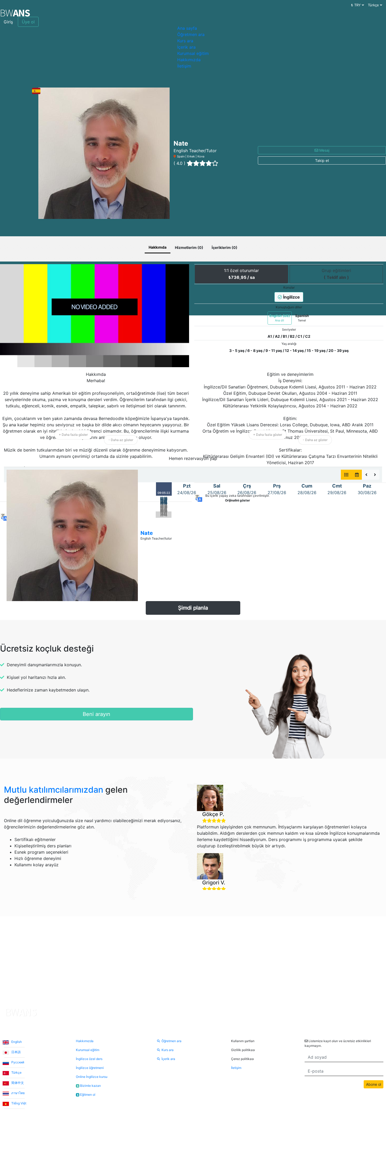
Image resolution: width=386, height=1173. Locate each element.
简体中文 (17, 1083)
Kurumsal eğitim (193, 53)
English (16, 1042)
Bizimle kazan (89, 1086)
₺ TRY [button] (356, 5)
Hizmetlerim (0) (189, 247)
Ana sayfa (187, 28)
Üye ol (28, 21)
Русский (17, 1062)
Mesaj (323, 150)
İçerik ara (186, 47)
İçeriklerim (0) (224, 247)
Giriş (8, 21)
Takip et (322, 160)
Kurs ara (185, 40)
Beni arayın (96, 714)
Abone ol (373, 1084)
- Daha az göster (120, 440)
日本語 (16, 1052)
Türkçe (16, 1072)
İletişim (184, 66)
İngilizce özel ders (89, 1059)
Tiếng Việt (18, 1103)
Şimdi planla (193, 608)
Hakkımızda (189, 59)
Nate (146, 533)
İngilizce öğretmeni (90, 1068)
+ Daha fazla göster (73, 435)
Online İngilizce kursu (91, 1077)
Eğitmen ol (86, 1095)
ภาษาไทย (18, 1093)
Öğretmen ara (191, 34)
